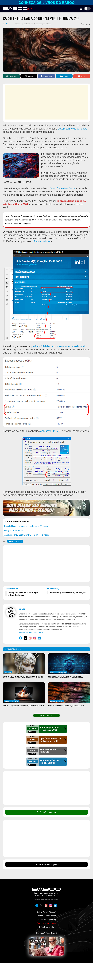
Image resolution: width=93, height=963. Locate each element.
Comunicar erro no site (46, 923)
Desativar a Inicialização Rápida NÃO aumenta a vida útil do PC (23, 705)
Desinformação (39, 24)
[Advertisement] (49, 102)
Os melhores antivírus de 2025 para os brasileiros (65, 676)
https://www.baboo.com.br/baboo (32, 632)
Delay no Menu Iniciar (13, 530)
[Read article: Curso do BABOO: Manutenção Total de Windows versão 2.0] (24, 663)
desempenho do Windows (72, 128)
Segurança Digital (58, 672)
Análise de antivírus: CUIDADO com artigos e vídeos (26, 534)
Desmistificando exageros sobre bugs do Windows (26, 526)
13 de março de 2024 (22, 24)
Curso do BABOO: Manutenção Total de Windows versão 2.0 (23, 676)
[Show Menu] (81, 8)
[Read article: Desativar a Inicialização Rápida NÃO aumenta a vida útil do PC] (24, 692)
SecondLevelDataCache (62, 188)
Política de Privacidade (46, 915)
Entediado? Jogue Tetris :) (46, 933)
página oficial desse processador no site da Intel (58, 346)
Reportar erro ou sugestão (47, 864)
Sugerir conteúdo (46, 927)
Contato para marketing (46, 919)
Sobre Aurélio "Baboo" (46, 911)
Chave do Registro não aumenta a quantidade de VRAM (66, 705)
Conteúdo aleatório (47, 812)
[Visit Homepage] (17, 8)
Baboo (8, 24)
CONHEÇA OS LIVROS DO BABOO (47, 2)
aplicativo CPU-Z (49, 431)
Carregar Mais (46, 715)
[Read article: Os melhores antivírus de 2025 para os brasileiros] (69, 663)
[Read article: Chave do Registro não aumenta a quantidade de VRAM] (69, 692)
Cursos (8, 672)
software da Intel (40, 241)
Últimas (48, 24)
